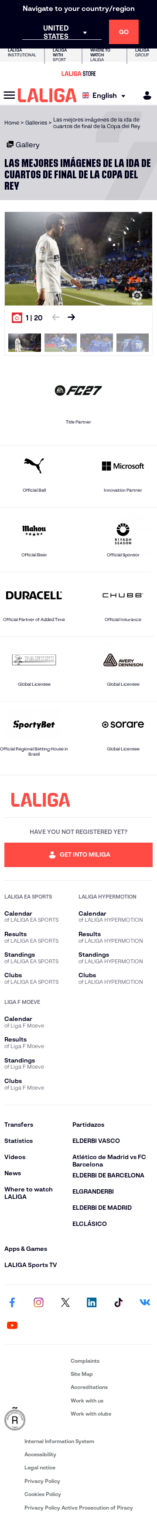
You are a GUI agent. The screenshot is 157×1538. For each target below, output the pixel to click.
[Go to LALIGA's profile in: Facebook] (12, 1303)
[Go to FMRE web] (35, 1419)
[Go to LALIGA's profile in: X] (65, 1303)
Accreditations (89, 1387)
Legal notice (39, 1467)
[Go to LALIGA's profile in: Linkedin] (91, 1303)
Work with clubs (91, 1413)
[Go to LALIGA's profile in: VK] (145, 1303)
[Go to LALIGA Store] (78, 73)
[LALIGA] (47, 95)
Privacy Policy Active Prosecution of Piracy (78, 1507)
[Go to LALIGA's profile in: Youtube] (12, 1326)
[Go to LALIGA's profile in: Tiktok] (118, 1303)
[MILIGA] (144, 95)
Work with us (87, 1400)
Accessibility (40, 1454)
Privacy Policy (42, 1481)
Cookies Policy (42, 1494)
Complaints (85, 1361)
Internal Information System (59, 1441)
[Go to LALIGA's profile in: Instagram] (39, 1303)
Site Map (82, 1374)
